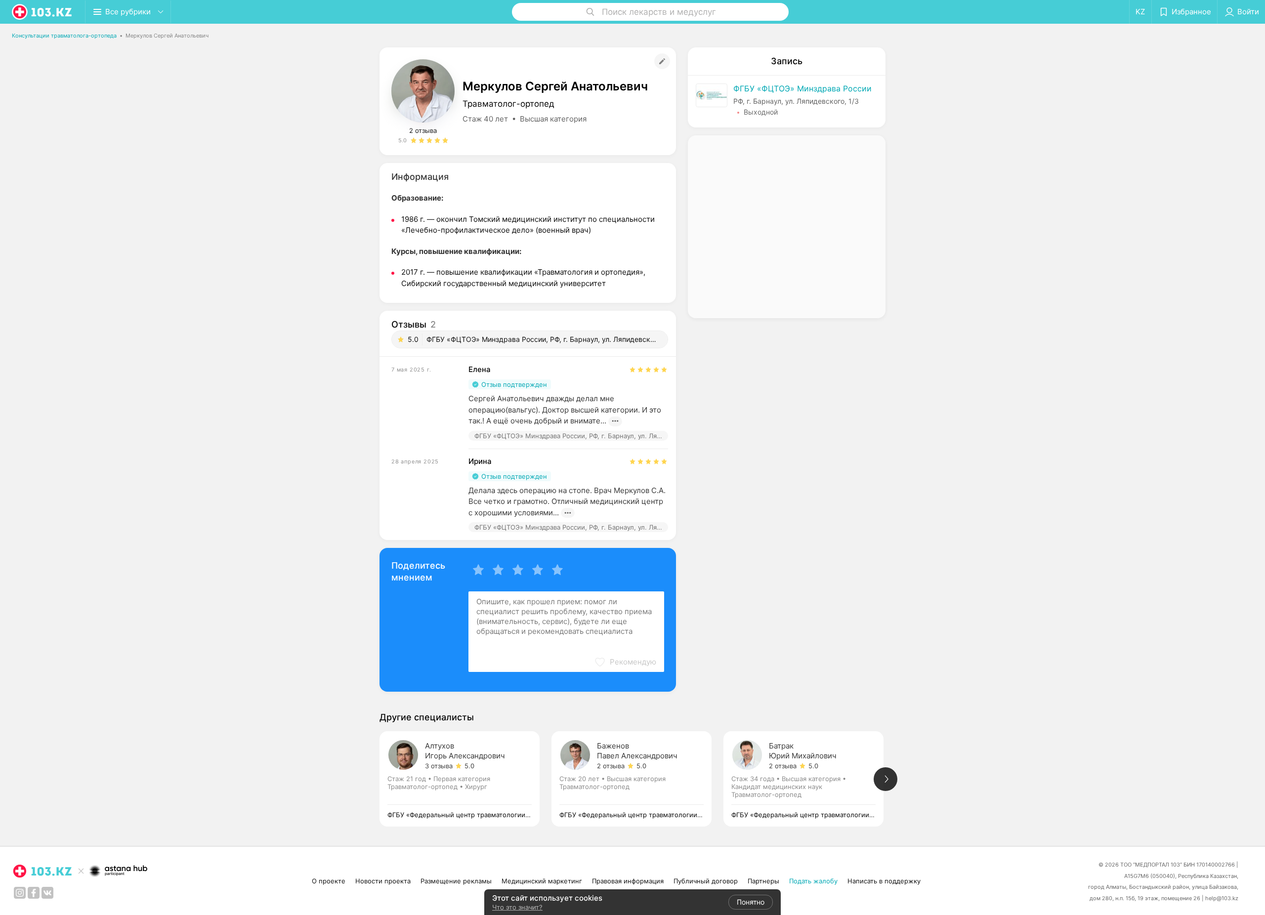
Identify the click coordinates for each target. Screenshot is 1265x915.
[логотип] (42, 12)
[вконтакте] (47, 893)
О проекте (328, 881)
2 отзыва (423, 130)
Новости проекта (383, 881)
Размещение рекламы (456, 881)
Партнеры (763, 881)
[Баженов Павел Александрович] (637, 779)
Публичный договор (706, 881)
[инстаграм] (20, 893)
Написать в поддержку (884, 881)
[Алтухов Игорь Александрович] (465, 779)
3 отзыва (439, 766)
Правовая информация (628, 881)
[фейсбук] (34, 893)
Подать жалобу (813, 881)
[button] (625, 662)
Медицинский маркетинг (542, 881)
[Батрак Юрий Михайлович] (809, 779)
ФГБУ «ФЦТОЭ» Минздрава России (802, 88)
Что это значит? (517, 907)
